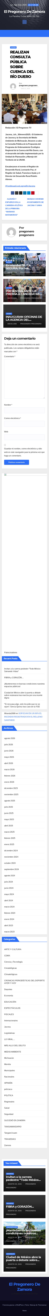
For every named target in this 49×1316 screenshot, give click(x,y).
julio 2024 (8, 882)
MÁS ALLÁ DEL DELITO (15, 1046)
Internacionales (11, 1021)
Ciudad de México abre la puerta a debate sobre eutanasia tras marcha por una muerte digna (23, 695)
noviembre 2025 (11, 794)
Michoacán (9, 1058)
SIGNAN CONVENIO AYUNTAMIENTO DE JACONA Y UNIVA (35, 202)
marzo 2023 (9, 932)
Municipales (9, 1071)
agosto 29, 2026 (15, 1184)
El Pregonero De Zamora (24, 11)
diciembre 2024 (11, 851)
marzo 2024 (9, 907)
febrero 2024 (9, 913)
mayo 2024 (9, 894)
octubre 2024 (10, 863)
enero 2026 (9, 782)
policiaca (8, 1089)
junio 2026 (8, 751)
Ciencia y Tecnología (13, 962)
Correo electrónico (12, 418)
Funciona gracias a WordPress (13, 1305)
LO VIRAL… (9, 1039)
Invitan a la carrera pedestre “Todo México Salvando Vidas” (22, 1180)
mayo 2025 (9, 819)
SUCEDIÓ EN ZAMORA (14, 1120)
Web (6, 432)
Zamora (7, 1145)
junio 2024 (8, 888)
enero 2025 (9, 844)
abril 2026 (8, 763)
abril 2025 (8, 826)
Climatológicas (10, 974)
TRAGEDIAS (10, 1139)
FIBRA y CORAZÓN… (14, 678)
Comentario (9, 356)
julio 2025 (8, 807)
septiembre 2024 (11, 869)
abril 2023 (8, 925)
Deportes (8, 989)
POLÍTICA (8, 1095)
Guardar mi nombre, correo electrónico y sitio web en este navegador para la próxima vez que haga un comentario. (24, 452)
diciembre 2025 (11, 788)
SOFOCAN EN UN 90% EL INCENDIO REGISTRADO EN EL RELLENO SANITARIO (23, 716)
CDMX (7, 956)
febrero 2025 (9, 838)
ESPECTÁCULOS (12, 1008)
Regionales (9, 1102)
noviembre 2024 (11, 857)
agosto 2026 (9, 738)
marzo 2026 (9, 770)
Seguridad (8, 1114)
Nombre (8, 405)
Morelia (7, 1064)
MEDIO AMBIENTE (12, 1052)
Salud (6, 1108)
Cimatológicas (10, 968)
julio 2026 (8, 745)
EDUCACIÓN (10, 1002)
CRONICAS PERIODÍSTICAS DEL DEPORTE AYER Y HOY (24, 982)
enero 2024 (9, 919)
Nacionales (9, 1077)
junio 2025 (8, 813)
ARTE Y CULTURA (12, 949)
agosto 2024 (9, 876)
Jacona (13, 47)
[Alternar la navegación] (26, 33)
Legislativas (9, 1033)
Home (24, 1311)
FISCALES (9, 1014)
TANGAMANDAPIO (12, 1127)
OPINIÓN (8, 1083)
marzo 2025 (9, 832)
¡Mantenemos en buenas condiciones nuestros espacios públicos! (23, 1233)
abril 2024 (8, 901)
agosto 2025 (9, 801)
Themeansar (42, 1305)
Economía (8, 996)
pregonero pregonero (28, 85)
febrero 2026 (9, 776)
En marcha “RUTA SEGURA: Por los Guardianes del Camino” (23, 268)
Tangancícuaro (10, 1133)
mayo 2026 (9, 757)
